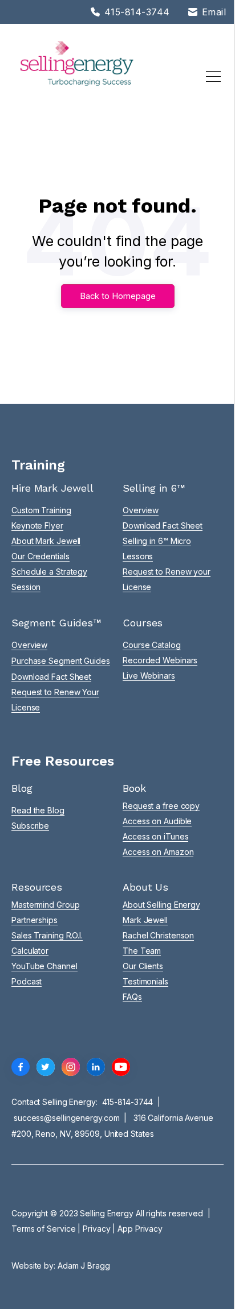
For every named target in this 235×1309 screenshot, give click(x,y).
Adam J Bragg (84, 1265)
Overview (141, 510)
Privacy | (100, 1228)
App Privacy (140, 1228)
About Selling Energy (161, 904)
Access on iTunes (155, 836)
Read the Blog (37, 810)
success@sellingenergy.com (67, 1118)
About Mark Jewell (45, 541)
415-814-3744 (127, 1102)
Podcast (26, 981)
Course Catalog (152, 645)
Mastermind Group (45, 904)
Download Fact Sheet (162, 525)
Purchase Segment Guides (60, 661)
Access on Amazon (158, 852)
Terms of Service (43, 1228)
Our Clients (143, 966)
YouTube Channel (44, 966)
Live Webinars (149, 675)
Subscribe (30, 825)
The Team (142, 950)
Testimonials (145, 981)
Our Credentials (40, 556)
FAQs (132, 997)
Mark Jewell (145, 920)
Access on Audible (157, 821)
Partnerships (34, 920)
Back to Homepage (118, 296)
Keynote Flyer (37, 525)
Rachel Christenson (158, 935)
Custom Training (41, 510)
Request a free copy (161, 806)
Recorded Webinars (160, 660)
